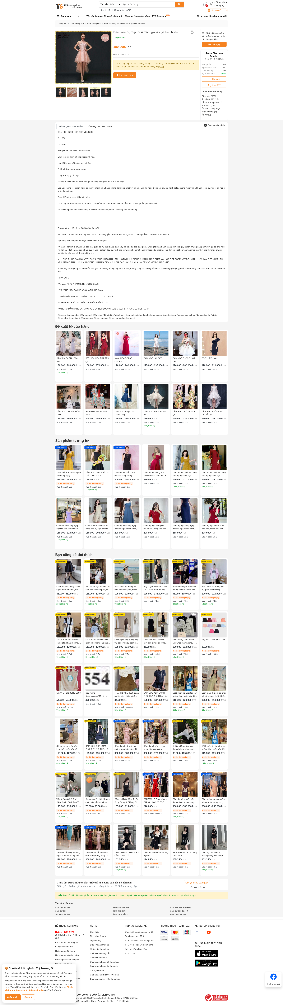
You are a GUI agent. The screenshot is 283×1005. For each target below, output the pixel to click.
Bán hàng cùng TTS (218, 10)
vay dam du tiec (62, 914)
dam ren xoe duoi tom (180, 908)
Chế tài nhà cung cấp (100, 953)
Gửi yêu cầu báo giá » (197, 882)
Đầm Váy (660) (209, 96)
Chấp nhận (12, 997)
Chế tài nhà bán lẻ (98, 957)
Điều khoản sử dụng (99, 945)
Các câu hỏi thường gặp (66, 942)
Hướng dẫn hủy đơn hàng (67, 955)
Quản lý (28, 997)
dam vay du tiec (120, 914)
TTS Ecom (130, 953)
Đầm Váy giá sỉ (94, 23)
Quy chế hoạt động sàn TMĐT (139, 932)
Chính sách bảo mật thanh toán (105, 962)
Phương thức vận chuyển (67, 959)
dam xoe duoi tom (121, 908)
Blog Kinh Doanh (98, 936)
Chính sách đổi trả (63, 964)
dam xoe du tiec (62, 908)
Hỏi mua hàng (126, 75)
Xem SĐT (216, 85)
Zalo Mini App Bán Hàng (136, 949)
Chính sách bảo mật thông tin (104, 966)
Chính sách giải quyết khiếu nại (104, 975)
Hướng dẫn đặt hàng (65, 951)
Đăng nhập (221, 2)
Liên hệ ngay (214, 44)
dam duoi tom (119, 911)
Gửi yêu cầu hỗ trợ (64, 946)
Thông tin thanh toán (100, 949)
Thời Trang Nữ (77, 23)
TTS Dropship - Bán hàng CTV (139, 940)
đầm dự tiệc (105, 10)
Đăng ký (220, 5)
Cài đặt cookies (97, 970)
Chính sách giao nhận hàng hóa (105, 979)
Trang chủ (62, 23)
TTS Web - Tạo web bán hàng (139, 945)
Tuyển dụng (95, 940)
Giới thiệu (94, 932)
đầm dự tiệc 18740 (122, 10)
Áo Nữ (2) (206, 115)
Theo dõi (216, 79)
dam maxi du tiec (178, 914)
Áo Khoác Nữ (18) (210, 99)
